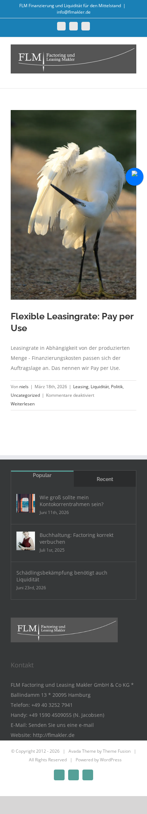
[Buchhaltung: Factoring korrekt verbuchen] (25, 541)
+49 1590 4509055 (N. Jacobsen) (66, 714)
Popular (42, 475)
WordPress (111, 760)
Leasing (80, 387)
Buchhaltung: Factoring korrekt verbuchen (76, 538)
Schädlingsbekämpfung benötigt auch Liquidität (61, 576)
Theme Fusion (117, 751)
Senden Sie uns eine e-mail (61, 725)
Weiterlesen (23, 404)
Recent (105, 479)
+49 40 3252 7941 (52, 704)
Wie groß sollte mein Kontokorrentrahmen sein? (71, 501)
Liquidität (100, 387)
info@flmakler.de (74, 12)
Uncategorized (25, 395)
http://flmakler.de (54, 735)
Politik (117, 387)
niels (24, 387)
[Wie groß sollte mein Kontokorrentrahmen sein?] (25, 503)
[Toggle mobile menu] (133, 77)
